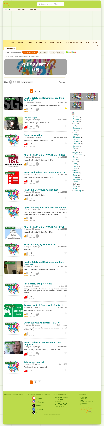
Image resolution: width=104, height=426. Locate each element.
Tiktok (38, 405)
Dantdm (76, 146)
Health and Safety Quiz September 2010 (44, 172)
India (75, 170)
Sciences (60, 52)
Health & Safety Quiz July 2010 (40, 244)
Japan (75, 175)
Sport (29, 42)
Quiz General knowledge (23, 56)
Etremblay (63, 325)
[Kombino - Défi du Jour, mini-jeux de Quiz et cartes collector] (70, 52)
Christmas (76, 137)
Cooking (76, 141)
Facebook (40, 409)
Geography (43, 52)
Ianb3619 (63, 102)
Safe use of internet (34, 362)
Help (81, 400)
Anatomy (76, 119)
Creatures (76, 144)
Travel (75, 188)
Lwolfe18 (63, 120)
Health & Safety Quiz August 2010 (41, 190)
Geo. (13, 42)
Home (7, 56)
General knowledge (74, 42)
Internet (75, 173)
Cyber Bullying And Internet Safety (42, 323)
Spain (75, 186)
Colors (75, 139)
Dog (74, 148)
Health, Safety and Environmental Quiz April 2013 (44, 99)
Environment (77, 155)
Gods (75, 164)
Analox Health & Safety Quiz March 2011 (44, 155)
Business (76, 128)
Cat (74, 132)
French (75, 159)
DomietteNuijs (61, 137)
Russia (75, 182)
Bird (74, 126)
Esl (74, 157)
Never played (28, 82)
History (52, 52)
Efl (74, 150)
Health (75, 166)
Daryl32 (64, 286)
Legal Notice (84, 397)
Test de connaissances (62, 397)
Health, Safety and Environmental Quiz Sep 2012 (44, 263)
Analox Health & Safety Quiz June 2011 (44, 227)
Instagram (40, 402)
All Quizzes (10, 48)
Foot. (20, 42)
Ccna (75, 135)
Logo (96, 45)
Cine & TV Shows (56, 42)
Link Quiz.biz (84, 403)
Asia (74, 123)
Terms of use (84, 398)
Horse (75, 168)
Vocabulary (77, 191)
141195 (64, 364)
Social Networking (33, 135)
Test (88, 42)
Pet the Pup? (30, 117)
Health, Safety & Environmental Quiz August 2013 (42, 343)
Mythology (76, 179)
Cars (74, 130)
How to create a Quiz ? (87, 402)
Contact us (83, 405)
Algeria (75, 117)
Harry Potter (40, 42)
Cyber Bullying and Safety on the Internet (45, 207)
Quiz (12, 56)
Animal (75, 121)
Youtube (39, 398)
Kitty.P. (64, 209)
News (95, 42)
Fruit (74, 161)
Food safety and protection (38, 284)
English (76, 153)
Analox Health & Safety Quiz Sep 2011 (43, 305)
